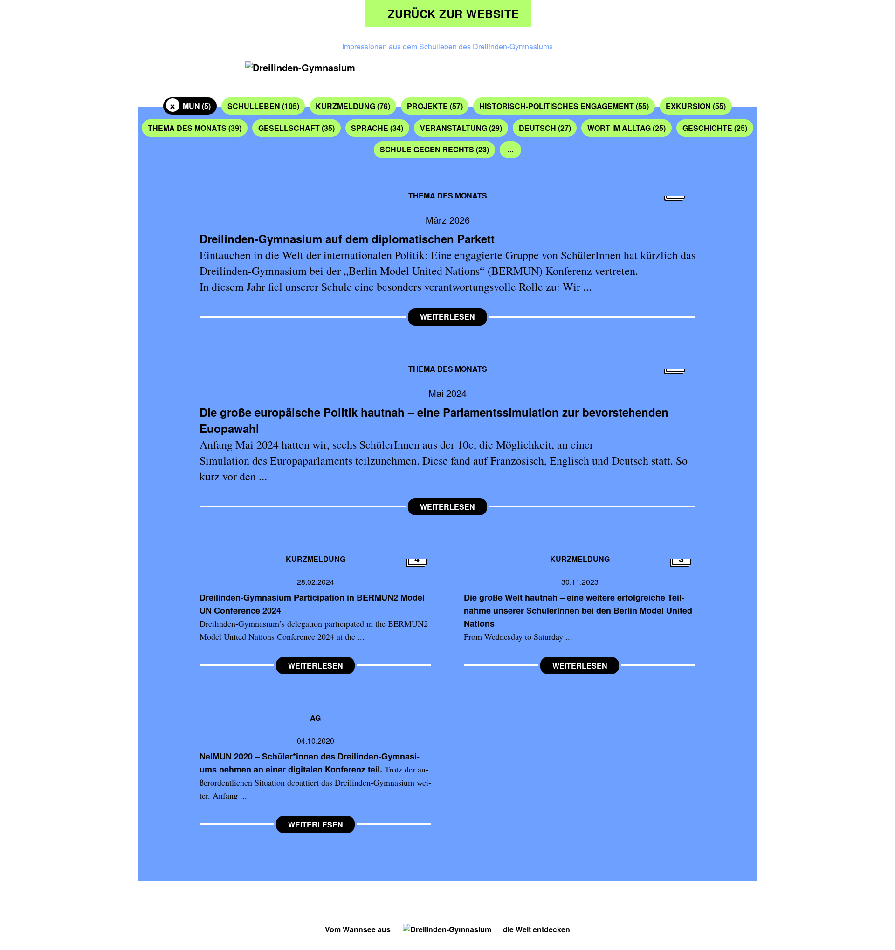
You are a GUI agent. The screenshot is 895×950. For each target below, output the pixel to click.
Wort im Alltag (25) (626, 128)
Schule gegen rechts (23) (434, 149)
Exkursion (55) (696, 106)
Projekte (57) (435, 106)
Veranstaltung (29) (461, 128)
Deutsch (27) (545, 128)
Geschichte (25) (714, 128)
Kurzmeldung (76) (353, 106)
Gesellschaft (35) (296, 128)
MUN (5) (197, 106)
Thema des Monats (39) (194, 128)
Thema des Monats (447, 195)
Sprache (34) (377, 128)
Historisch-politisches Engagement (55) (564, 106)
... (510, 149)
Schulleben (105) (263, 106)
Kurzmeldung (315, 558)
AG (315, 717)
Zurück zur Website (453, 13)
